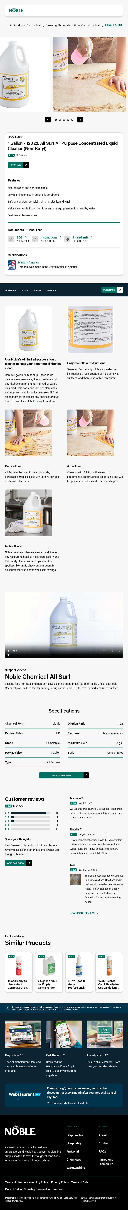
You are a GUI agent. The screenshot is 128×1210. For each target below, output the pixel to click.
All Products (17, 25)
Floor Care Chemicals (87, 25)
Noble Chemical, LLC (51, 1009)
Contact (104, 1143)
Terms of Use (13, 1182)
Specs (24, 290)
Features (10, 290)
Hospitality (73, 1143)
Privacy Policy (60, 1182)
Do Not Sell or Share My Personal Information (33, 1189)
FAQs (102, 1151)
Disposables (74, 1135)
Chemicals (35, 25)
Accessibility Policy (36, 1182)
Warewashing (75, 1167)
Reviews (37, 290)
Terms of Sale (79, 1182)
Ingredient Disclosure (105, 1161)
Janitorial (72, 1151)
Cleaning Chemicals (58, 25)
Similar (51, 290)
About (102, 1135)
